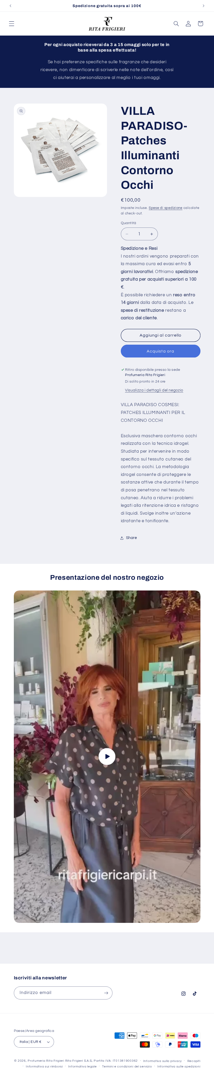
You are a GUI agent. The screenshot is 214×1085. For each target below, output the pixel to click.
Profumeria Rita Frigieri (46, 1060)
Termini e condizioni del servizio (127, 1066)
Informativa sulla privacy (162, 1061)
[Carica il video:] (107, 756)
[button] (11, 24)
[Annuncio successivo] (203, 6)
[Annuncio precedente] (10, 6)
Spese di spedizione (165, 208)
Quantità (128, 223)
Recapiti (193, 1061)
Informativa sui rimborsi (44, 1066)
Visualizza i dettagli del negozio (154, 390)
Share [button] (131, 538)
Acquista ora (160, 351)
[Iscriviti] (106, 992)
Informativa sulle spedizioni (178, 1066)
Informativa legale (82, 1066)
